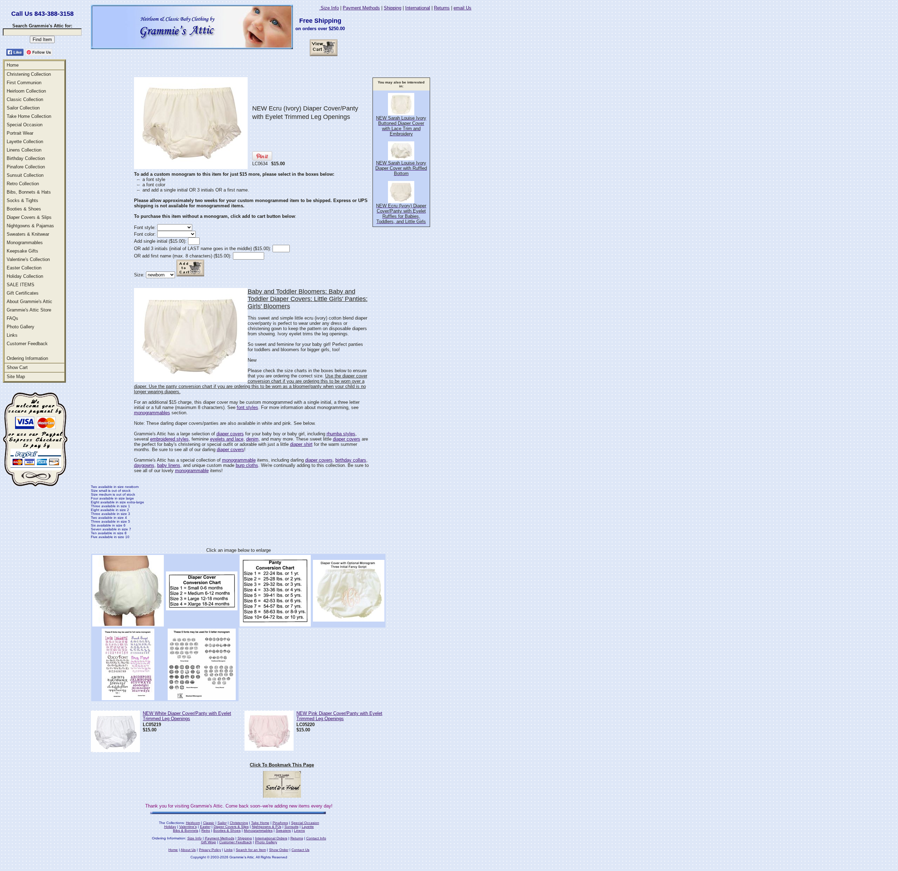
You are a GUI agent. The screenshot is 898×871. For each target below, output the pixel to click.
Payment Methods (361, 8)
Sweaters (283, 830)
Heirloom (193, 823)
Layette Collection (25, 141)
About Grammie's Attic (29, 301)
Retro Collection (23, 183)
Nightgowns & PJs (266, 827)
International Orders (271, 838)
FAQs (12, 318)
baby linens (168, 465)
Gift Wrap (208, 842)
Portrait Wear (20, 133)
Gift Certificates (23, 293)
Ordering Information (27, 358)
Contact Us (300, 850)
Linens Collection (24, 150)
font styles (247, 407)
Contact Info (316, 838)
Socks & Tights (22, 200)
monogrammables (152, 412)
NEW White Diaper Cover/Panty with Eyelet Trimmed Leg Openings (187, 716)
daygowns (144, 465)
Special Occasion (24, 124)
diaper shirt (301, 444)
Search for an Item (251, 850)
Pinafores (280, 823)
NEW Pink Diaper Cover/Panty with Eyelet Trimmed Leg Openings (339, 716)
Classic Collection (25, 99)
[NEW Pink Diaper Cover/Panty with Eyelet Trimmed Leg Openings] (269, 749)
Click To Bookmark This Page (282, 765)
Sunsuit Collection (25, 175)
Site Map (16, 376)
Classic (208, 823)
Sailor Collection (23, 107)
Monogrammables (25, 242)
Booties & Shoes (24, 209)
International (417, 8)
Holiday (170, 827)
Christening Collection (29, 74)
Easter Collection (24, 267)
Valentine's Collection (28, 259)
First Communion (24, 82)
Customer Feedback (27, 343)
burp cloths (247, 465)
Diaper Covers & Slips (29, 217)
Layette (308, 827)
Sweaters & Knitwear (28, 234)
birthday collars (350, 460)
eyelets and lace (226, 439)
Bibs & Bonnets (185, 830)
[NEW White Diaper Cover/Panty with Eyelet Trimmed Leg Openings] (115, 750)
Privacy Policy (210, 850)
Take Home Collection (29, 116)
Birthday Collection (26, 158)
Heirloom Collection (26, 91)
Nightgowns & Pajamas (30, 225)
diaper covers (230, 433)
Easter (205, 827)
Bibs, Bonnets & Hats (29, 192)
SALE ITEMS (20, 284)
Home (13, 65)
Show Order (278, 850)
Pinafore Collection (26, 166)
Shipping (392, 8)
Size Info (329, 8)
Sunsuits (291, 827)
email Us (462, 8)
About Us (188, 850)
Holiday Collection (25, 276)
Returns (442, 8)
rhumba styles (341, 433)
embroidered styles (169, 439)
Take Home (260, 823)
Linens (299, 830)
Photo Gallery (20, 326)
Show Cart (17, 367)
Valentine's (188, 827)
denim (252, 439)
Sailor (222, 823)
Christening (239, 823)
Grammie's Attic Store (29, 310)
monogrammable (239, 460)
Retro (205, 830)
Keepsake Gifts (22, 251)
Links (12, 335)
